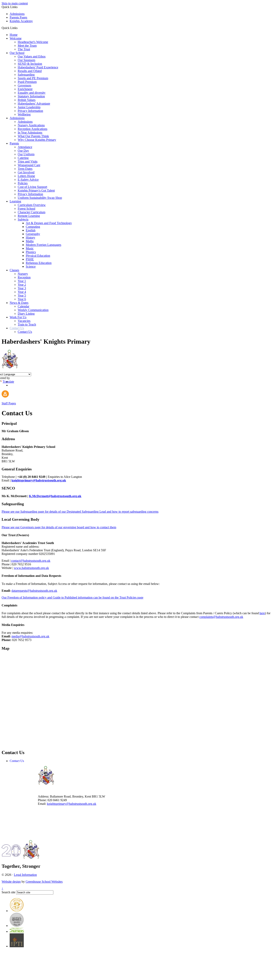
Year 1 (22, 281)
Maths (30, 241)
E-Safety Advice (28, 179)
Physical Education (38, 255)
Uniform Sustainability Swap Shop (40, 197)
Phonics (31, 252)
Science (31, 266)
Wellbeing (24, 114)
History (30, 237)
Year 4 (22, 292)
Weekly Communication (33, 310)
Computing (33, 226)
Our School (17, 53)
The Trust (24, 49)
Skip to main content (15, 3)
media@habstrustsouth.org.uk (30, 636)
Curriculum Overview (32, 205)
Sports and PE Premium (33, 78)
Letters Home (26, 176)
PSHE (30, 259)
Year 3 (22, 288)
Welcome (16, 38)
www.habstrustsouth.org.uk (31, 568)
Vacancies (24, 321)
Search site (8, 892)
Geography (33, 234)
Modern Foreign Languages (43, 244)
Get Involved (26, 172)
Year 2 (22, 284)
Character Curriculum (31, 212)
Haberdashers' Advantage (34, 103)
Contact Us (17, 328)
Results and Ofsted (30, 71)
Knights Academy (21, 21)
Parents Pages (18, 17)
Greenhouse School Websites (44, 881)
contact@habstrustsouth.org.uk (30, 560)
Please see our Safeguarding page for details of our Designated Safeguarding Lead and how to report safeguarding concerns (80, 511)
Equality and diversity (31, 92)
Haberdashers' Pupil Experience (38, 67)
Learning (15, 201)
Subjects (23, 219)
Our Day (23, 150)
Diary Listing (26, 313)
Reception (24, 277)
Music (30, 248)
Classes (14, 270)
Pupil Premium (27, 81)
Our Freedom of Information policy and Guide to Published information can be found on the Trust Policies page (72, 597)
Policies (23, 183)
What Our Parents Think (33, 136)
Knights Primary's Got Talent (36, 190)
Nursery (23, 273)
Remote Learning (29, 215)
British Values (26, 100)
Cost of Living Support (32, 187)
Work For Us (18, 317)
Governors (24, 85)
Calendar (23, 306)
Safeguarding (26, 74)
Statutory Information (31, 96)
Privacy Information (30, 110)
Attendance (25, 147)
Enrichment (25, 89)
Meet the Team (27, 45)
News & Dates (19, 302)
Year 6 (22, 299)
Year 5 (22, 295)
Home (14, 34)
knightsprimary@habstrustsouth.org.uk (38, 480)
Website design (11, 881)
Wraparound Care (29, 165)
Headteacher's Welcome (33, 42)
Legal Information (25, 874)
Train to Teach (27, 324)
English (30, 230)
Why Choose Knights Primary (37, 139)
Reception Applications (32, 129)
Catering (23, 158)
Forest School (26, 208)
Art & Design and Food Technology (49, 223)
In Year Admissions (30, 132)
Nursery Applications (31, 125)
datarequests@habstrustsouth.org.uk (34, 590)
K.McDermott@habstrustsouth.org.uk (55, 496)
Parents (14, 143)
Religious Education (39, 263)
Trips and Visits (27, 161)
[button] (19, 28)
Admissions (17, 13)
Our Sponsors (26, 60)
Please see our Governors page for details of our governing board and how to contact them (59, 527)
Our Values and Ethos (31, 56)
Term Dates (25, 168)
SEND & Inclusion (30, 63)
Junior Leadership (29, 107)
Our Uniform (26, 154)
